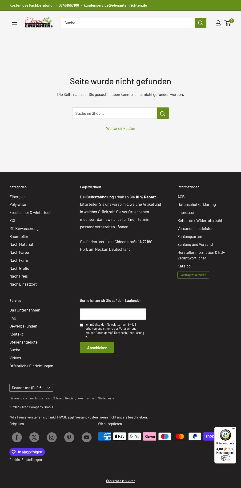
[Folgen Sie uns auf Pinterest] (69, 437)
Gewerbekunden (23, 326)
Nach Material (21, 244)
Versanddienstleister (195, 228)
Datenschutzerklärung (196, 204)
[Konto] (218, 22)
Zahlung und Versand (195, 244)
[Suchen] (200, 23)
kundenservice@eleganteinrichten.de (115, 5)
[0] (228, 23)
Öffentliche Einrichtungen (31, 365)
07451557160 (69, 5)
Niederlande (106, 398)
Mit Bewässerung (24, 228)
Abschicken (97, 347)
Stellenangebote (23, 342)
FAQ (12, 318)
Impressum (187, 212)
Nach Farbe (19, 252)
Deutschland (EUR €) (27, 388)
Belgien (70, 398)
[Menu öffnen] (14, 22)
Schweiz (58, 398)
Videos (15, 357)
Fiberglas (17, 196)
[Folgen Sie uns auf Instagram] (52, 437)
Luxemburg (84, 398)
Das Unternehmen (24, 310)
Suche (14, 349)
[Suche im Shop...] (163, 113)
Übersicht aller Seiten (120, 481)
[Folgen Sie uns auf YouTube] (87, 437)
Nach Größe (19, 268)
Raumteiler (18, 236)
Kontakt (16, 334)
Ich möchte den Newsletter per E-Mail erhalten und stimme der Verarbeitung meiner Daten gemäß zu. (114, 331)
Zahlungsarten (189, 236)
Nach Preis (18, 276)
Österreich (44, 398)
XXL (12, 220)
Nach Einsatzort (23, 284)
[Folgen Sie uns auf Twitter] (34, 437)
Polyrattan (18, 204)
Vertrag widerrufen (193, 275)
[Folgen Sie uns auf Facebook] (17, 437)
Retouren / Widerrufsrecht (199, 220)
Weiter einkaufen (120, 128)
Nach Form (18, 260)
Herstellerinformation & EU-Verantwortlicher (201, 255)
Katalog (184, 265)
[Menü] (233, 429)
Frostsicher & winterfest (30, 212)
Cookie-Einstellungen (25, 459)
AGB (181, 196)
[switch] (225, 458)
